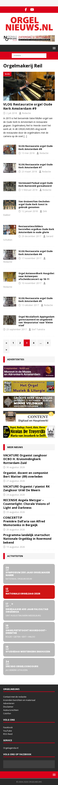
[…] (25, 136)
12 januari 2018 (30, 211)
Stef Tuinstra (38, 329)
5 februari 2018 (29, 189)
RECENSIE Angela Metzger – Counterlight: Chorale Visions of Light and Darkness (26, 504)
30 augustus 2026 (15, 467)
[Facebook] (26, 9)
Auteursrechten (11, 710)
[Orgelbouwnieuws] (9, 186)
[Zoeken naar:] (29, 55)
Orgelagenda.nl (10, 747)
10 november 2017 (31, 283)
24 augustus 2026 (15, 494)
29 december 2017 (31, 236)
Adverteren (8, 703)
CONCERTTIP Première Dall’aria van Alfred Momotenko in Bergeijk (24, 521)
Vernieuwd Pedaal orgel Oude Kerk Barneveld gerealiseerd (36, 184)
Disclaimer (8, 706)
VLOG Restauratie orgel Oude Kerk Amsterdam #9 (27, 106)
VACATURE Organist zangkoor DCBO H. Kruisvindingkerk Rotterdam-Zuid (25, 459)
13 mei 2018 (28, 153)
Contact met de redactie (14, 696)
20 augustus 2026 (15, 529)
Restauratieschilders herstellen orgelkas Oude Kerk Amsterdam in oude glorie (36, 229)
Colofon (7, 713)
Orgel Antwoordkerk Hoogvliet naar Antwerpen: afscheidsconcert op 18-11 (36, 276)
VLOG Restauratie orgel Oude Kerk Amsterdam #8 (36, 147)
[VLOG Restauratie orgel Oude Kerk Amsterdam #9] (29, 86)
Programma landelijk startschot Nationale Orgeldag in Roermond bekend (27, 538)
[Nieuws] (9, 168)
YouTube (7, 730)
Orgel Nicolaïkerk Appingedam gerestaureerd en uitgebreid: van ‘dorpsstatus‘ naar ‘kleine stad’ (36, 321)
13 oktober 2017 (30, 305)
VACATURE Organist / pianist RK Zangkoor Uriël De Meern (26, 488)
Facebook (8, 727)
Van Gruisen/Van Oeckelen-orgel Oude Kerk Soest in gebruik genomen (34, 204)
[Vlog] (9, 149)
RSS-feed (7, 734)
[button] (53, 48)
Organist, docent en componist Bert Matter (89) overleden (25, 474)
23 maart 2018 (29, 171)
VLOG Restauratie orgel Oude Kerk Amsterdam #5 (36, 300)
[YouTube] (32, 9)
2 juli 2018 (11, 113)
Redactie (26, 113)
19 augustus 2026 (15, 546)
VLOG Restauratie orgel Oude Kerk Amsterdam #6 (36, 253)
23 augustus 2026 (15, 512)
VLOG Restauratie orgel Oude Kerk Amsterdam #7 (36, 166)
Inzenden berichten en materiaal (19, 700)
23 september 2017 (16, 329)
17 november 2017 (31, 258)
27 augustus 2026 (15, 480)
